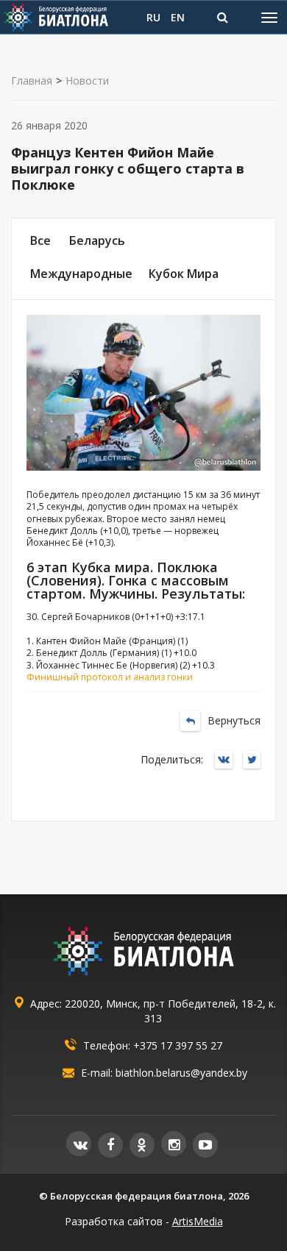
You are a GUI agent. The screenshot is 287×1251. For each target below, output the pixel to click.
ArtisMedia (197, 1221)
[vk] (78, 1143)
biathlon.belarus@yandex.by (181, 1073)
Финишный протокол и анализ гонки (109, 677)
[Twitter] (255, 760)
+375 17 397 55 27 (177, 1045)
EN (178, 17)
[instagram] (173, 1143)
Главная (31, 81)
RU (153, 17)
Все (40, 240)
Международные (81, 273)
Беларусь (97, 240)
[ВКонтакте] (227, 760)
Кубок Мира (184, 273)
